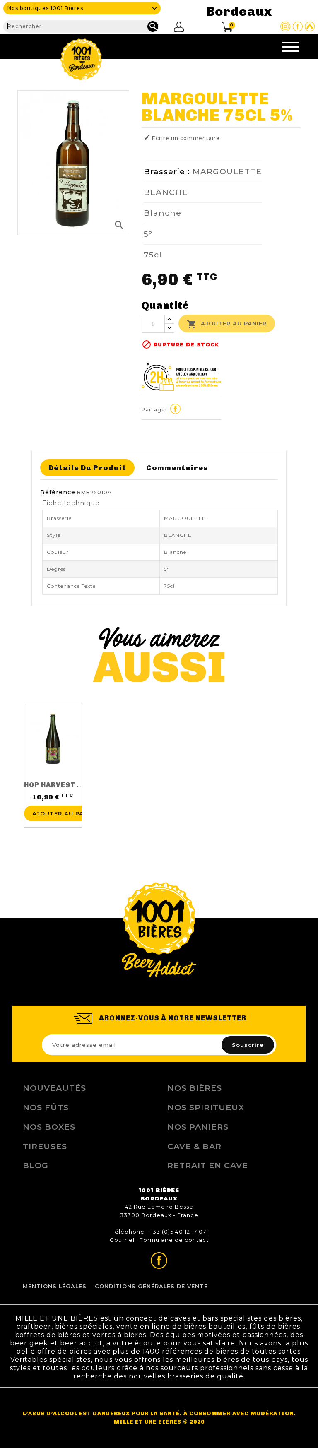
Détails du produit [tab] (87, 467)
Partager (175, 408)
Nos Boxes (49, 1127)
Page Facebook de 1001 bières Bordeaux (298, 26)
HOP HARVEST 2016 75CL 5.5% (79, 785)
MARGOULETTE (227, 171)
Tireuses (45, 1146)
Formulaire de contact (174, 1239)
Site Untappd (310, 26)
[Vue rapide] (52, 798)
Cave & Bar (194, 1146)
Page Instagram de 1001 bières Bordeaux (285, 26)
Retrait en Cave (207, 1165)
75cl (153, 255)
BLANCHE (166, 192)
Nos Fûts (46, 1107)
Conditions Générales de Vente (151, 1286)
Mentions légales (55, 1286)
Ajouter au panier (227, 324)
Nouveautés (54, 1088)
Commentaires (177, 467)
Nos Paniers (198, 1127)
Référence (57, 492)
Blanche (162, 213)
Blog (35, 1165)
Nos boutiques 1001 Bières (45, 8)
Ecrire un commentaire (182, 137)
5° (148, 234)
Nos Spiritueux (205, 1107)
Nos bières (194, 1088)
